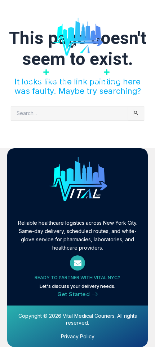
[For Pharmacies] (46, 72)
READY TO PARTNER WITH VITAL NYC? (77, 277)
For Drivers (107, 81)
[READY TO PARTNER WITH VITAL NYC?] (77, 263)
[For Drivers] (106, 72)
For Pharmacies (46, 81)
